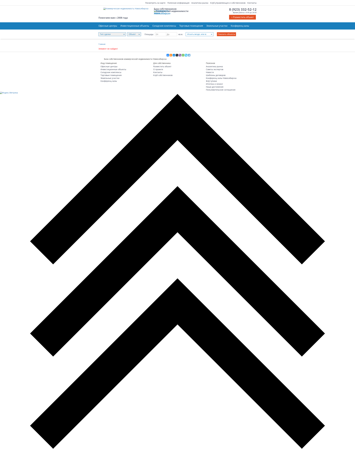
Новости (210, 72)
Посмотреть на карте (155, 3)
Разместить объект (162, 66)
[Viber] (180, 55)
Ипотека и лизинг (214, 84)
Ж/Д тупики (211, 81)
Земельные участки (216, 25)
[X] (177, 55)
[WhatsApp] (183, 55)
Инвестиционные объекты (134, 25)
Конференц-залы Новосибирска (221, 78)
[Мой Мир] (174, 55)
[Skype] (186, 55)
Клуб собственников (163, 75)
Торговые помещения (191, 25)
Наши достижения (214, 87)
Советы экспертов (214, 69)
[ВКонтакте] (168, 55)
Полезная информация (178, 3)
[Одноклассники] (171, 55)
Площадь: (149, 34)
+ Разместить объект (242, 17)
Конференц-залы (240, 25)
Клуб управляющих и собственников (227, 3)
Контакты (252, 3)
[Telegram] (189, 55)
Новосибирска (161, 13)
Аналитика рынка (199, 3)
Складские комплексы (164, 25)
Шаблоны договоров (215, 75)
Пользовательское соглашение (220, 89)
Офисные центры (107, 25)
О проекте (158, 69)
